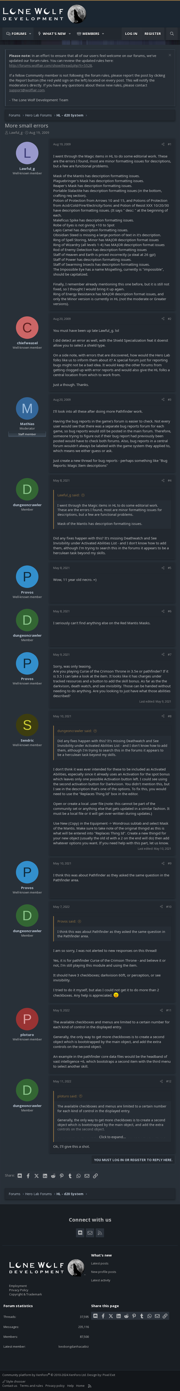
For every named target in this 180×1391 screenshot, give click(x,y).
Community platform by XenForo (44, 1375)
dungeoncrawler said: (74, 731)
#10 (168, 907)
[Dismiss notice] (169, 55)
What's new (54, 33)
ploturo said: (67, 1096)
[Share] (163, 144)
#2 (169, 319)
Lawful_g (15, 132)
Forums (19, 33)
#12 (168, 1081)
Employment (18, 1286)
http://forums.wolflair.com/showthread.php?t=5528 (50, 65)
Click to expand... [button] (112, 1137)
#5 (169, 568)
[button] (30, 33)
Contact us (9, 1386)
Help (70, 1386)
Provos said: (66, 921)
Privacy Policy (18, 1290)
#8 (169, 716)
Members (90, 33)
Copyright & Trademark (25, 1294)
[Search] (172, 33)
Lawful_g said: (68, 495)
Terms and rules (31, 1386)
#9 (169, 863)
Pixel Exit (109, 1375)
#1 (169, 144)
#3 (169, 399)
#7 (169, 654)
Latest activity (100, 1280)
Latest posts (100, 1263)
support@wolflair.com (27, 90)
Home (80, 1386)
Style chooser (15, 1381)
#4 (169, 480)
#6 (169, 611)
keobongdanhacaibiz (74, 1346)
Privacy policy (55, 1386)
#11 (168, 1010)
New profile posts (103, 1272)
